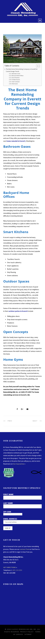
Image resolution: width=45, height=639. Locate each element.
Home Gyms (15, 84)
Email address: (10, 519)
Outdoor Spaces (16, 79)
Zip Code (7, 512)
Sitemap (28, 634)
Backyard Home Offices (18, 75)
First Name (8, 494)
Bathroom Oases (16, 73)
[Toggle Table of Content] (37, 66)
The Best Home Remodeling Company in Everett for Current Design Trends (21, 70)
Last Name (8, 503)
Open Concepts (16, 81)
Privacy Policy (27, 632)
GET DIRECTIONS (9, 567)
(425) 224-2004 (17, 570)
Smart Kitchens (16, 77)
